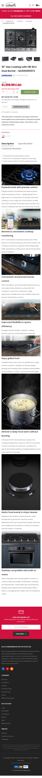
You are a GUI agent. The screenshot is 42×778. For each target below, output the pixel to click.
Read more (15, 664)
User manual (8, 136)
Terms (4, 695)
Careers (4, 686)
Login (3, 708)
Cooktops (28, 21)
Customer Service (7, 736)
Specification (25, 143)
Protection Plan (7, 689)
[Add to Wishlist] (3, 91)
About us (4, 679)
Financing (5, 739)
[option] (21, 40)
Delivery (4, 733)
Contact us (5, 682)
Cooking (19, 21)
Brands (4, 717)
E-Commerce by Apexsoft (21, 770)
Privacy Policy (6, 692)
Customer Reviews (11, 148)
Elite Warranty (6, 723)
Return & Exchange (8, 698)
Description (8, 143)
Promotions (5, 714)
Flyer (3, 720)
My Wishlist (5, 711)
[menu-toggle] (3, 5)
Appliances (10, 21)
